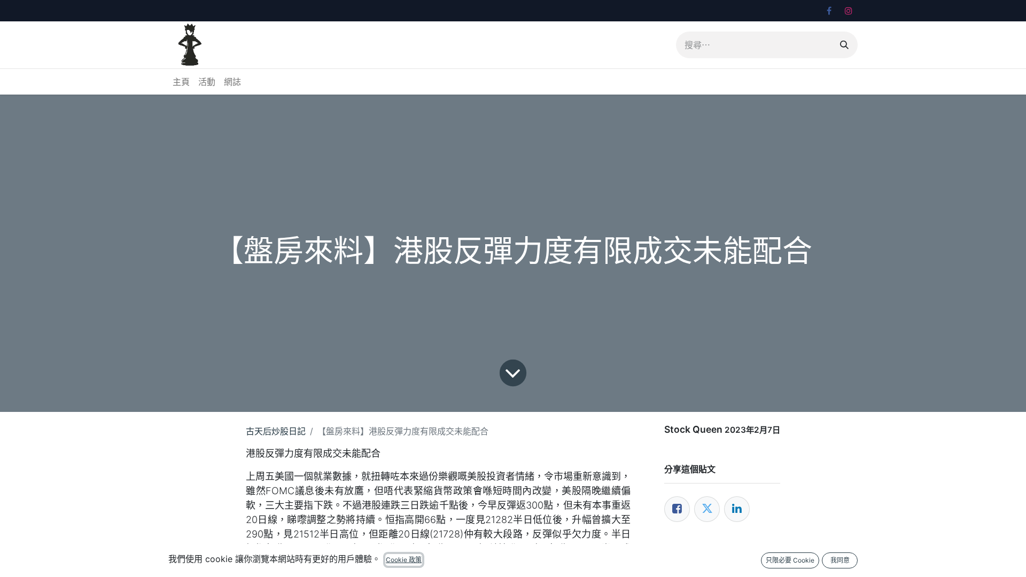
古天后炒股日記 (276, 431)
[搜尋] (844, 45)
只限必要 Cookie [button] (790, 560)
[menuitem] (181, 81)
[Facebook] (828, 10)
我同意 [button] (840, 560)
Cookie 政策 (404, 560)
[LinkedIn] (737, 509)
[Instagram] (848, 10)
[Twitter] (707, 509)
